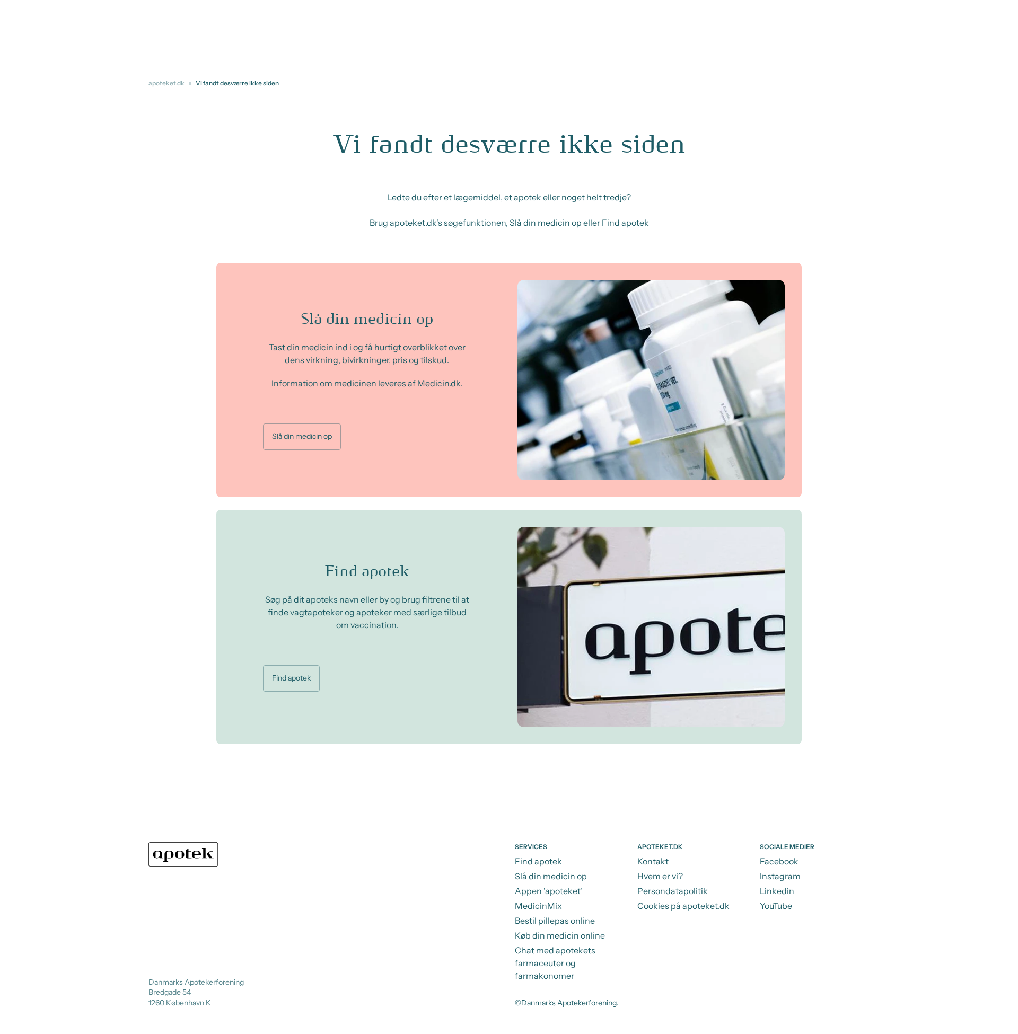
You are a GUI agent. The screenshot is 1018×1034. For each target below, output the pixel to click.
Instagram (780, 876)
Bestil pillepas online (555, 920)
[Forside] (183, 854)
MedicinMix (538, 905)
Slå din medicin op (302, 436)
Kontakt (653, 861)
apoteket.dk (166, 83)
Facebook (779, 861)
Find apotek (291, 678)
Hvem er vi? (660, 876)
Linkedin (777, 891)
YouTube (776, 905)
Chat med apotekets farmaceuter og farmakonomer (555, 963)
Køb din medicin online (560, 935)
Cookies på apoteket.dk (683, 905)
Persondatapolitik (672, 891)
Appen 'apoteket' (548, 891)
